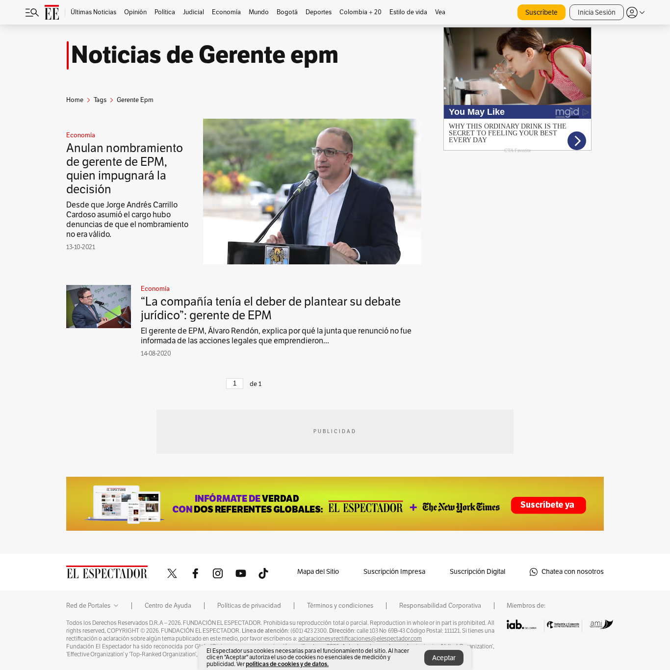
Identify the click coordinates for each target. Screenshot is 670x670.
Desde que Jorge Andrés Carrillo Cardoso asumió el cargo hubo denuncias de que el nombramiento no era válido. (127, 219)
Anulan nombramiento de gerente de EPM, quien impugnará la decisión (124, 169)
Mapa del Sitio (318, 571)
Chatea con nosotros (572, 571)
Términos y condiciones (340, 605)
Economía (80, 135)
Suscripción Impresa (394, 571)
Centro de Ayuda (168, 605)
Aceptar (444, 658)
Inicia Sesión (597, 12)
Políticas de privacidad (249, 605)
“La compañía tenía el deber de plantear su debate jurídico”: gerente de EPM (271, 308)
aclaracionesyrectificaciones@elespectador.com (360, 638)
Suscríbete (541, 12)
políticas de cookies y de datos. (287, 664)
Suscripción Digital (477, 571)
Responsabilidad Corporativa (440, 605)
